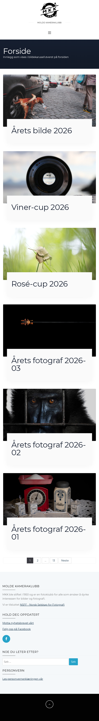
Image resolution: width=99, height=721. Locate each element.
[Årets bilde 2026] (49, 100)
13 (54, 560)
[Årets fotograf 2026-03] (49, 330)
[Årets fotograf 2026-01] (49, 499)
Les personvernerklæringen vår (22, 678)
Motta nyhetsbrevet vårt (18, 623)
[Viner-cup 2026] (49, 177)
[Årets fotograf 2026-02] (49, 414)
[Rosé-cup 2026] (49, 253)
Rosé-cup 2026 (39, 283)
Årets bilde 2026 (41, 130)
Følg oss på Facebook (16, 629)
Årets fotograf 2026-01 (48, 532)
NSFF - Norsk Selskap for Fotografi (42, 604)
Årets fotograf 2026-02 (48, 448)
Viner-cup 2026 (40, 207)
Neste (65, 560)
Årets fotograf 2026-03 (48, 364)
